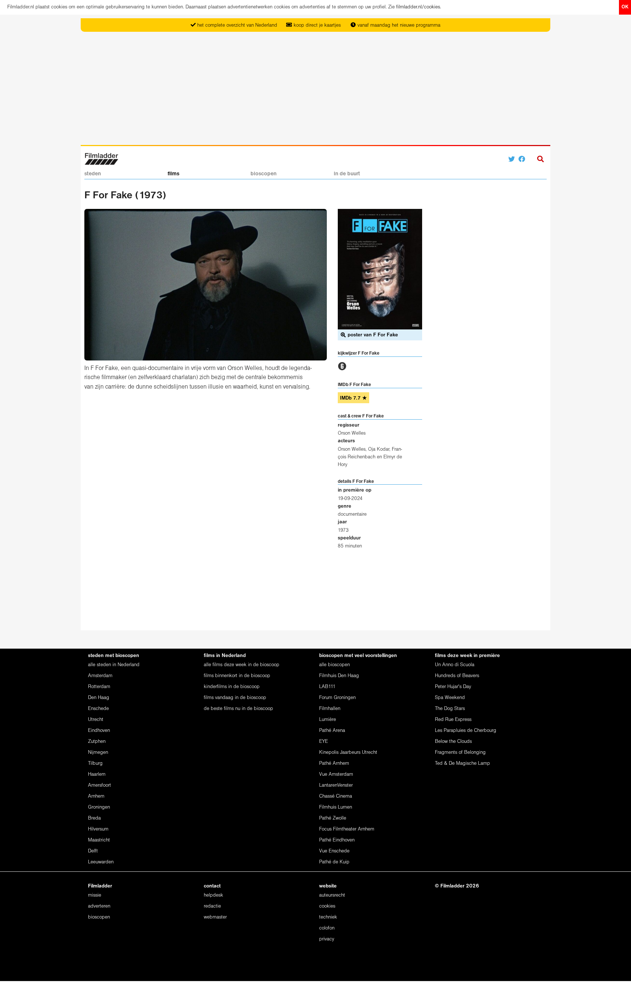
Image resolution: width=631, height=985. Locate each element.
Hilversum (98, 829)
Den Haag (98, 698)
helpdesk (213, 895)
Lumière (327, 720)
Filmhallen (329, 709)
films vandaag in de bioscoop (235, 698)
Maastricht (99, 840)
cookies (327, 906)
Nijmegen (98, 753)
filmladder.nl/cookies (418, 7)
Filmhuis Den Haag (339, 676)
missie (94, 895)
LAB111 (327, 687)
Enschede (98, 709)
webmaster (215, 917)
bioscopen (263, 174)
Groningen (99, 807)
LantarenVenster (336, 785)
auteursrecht (332, 895)
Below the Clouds (453, 742)
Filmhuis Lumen (335, 807)
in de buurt (347, 174)
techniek (328, 917)
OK (625, 7)
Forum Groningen (337, 698)
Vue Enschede (334, 851)
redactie (212, 906)
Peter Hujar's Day (453, 687)
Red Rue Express (453, 720)
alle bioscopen (334, 665)
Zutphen (97, 742)
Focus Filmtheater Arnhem (346, 829)
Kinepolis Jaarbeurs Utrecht (348, 753)
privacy (326, 939)
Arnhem (96, 796)
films (173, 174)
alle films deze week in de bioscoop (241, 665)
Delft (93, 851)
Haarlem (97, 774)
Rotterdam (99, 687)
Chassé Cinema (335, 796)
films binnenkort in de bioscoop (237, 676)
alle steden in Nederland (113, 665)
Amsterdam (100, 676)
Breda (94, 818)
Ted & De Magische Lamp (462, 763)
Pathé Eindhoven (337, 840)
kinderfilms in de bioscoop (232, 687)
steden (92, 174)
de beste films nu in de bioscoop (238, 709)
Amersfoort (99, 785)
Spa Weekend (450, 698)
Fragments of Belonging (460, 753)
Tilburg (95, 763)
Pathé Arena (332, 731)
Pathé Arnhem (334, 763)
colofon (326, 928)
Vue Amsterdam (336, 774)
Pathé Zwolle (332, 818)
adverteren (99, 906)
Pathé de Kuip (334, 862)
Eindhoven (99, 731)
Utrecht (95, 720)
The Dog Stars (450, 709)
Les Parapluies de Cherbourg (465, 731)
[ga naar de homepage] (101, 158)
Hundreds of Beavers (457, 676)
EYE (323, 742)
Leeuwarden (101, 862)
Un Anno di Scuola (454, 665)
